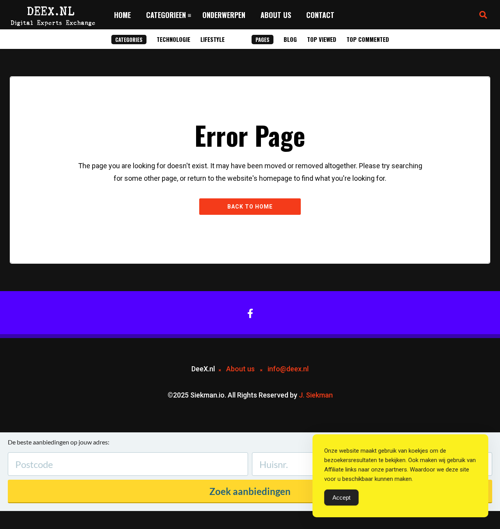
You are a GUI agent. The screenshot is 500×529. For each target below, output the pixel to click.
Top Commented (367, 39)
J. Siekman (316, 395)
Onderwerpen (223, 15)
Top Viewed (321, 39)
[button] (483, 15)
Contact (320, 15)
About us (276, 15)
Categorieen (166, 15)
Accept (341, 497)
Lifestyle (212, 39)
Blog (290, 39)
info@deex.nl (288, 369)
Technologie (173, 39)
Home (122, 15)
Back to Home (250, 206)
